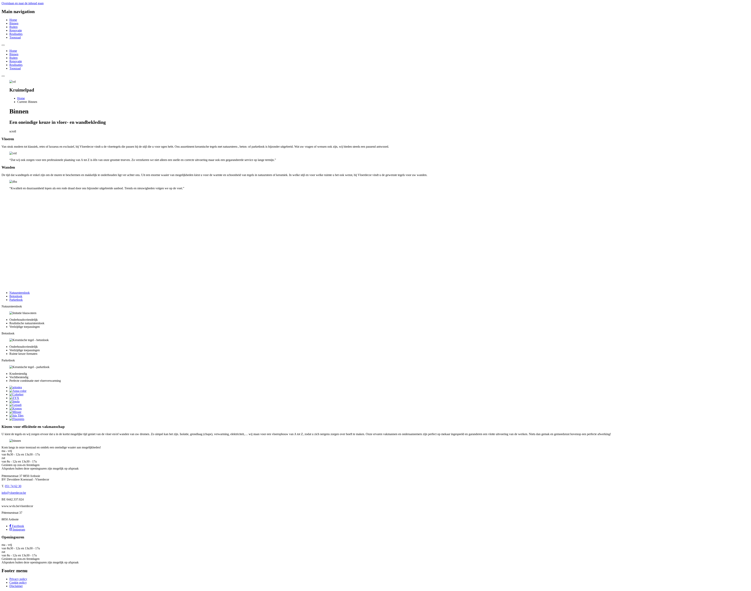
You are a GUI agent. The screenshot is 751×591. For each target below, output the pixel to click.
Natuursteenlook (19, 292)
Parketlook (16, 299)
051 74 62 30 (13, 486)
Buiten (13, 27)
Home (13, 20)
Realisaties (15, 34)
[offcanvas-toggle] (3, 45)
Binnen (13, 23)
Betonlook (15, 296)
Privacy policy (18, 579)
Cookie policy (18, 582)
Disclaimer (16, 586)
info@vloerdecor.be (14, 492)
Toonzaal (15, 37)
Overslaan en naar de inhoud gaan (23, 3)
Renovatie (15, 30)
